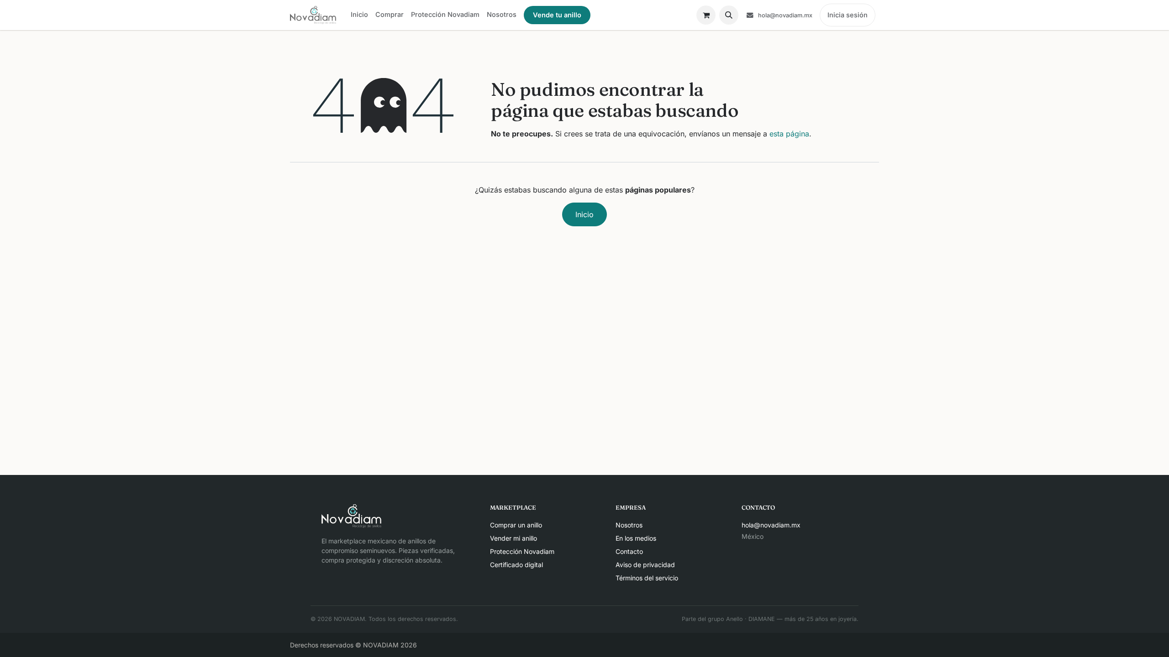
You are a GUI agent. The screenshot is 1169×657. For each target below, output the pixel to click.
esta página (789, 133)
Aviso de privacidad (645, 564)
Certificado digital (516, 564)
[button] (728, 15)
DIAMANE (761, 618)
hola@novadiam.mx (771, 525)
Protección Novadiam (522, 551)
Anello (734, 618)
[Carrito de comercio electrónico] (706, 15)
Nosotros (629, 525)
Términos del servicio (647, 578)
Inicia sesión (847, 15)
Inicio (584, 214)
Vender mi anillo (513, 538)
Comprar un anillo (516, 525)
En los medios (636, 538)
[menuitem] (359, 14)
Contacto (629, 551)
